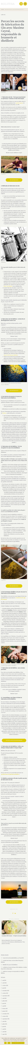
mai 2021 (4, 1029)
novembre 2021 (5, 1013)
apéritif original (19, 103)
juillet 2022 (4, 1001)
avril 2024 (4, 983)
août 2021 (4, 1021)
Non (9, 1043)
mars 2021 (4, 1034)
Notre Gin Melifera (8, 286)
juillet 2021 (4, 1024)
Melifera (4, 413)
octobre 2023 (5, 985)
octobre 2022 (5, 993)
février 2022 (4, 1008)
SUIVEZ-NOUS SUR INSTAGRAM (14, 740)
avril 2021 (4, 1031)
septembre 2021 (5, 1019)
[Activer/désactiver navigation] (25, 4)
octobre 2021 (5, 1016)
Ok (5, 1043)
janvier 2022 (4, 1011)
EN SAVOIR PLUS (14, 180)
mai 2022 (4, 1006)
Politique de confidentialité (18, 1043)
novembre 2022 (5, 990)
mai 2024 (4, 980)
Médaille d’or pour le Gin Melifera (10, 964)
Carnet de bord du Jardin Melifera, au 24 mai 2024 (13, 958)
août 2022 (4, 998)
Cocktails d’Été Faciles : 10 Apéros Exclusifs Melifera (14, 936)
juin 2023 (4, 988)
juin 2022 (4, 1003)
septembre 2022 (5, 995)
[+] (14, 927)
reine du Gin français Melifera (11, 355)
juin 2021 (4, 1026)
